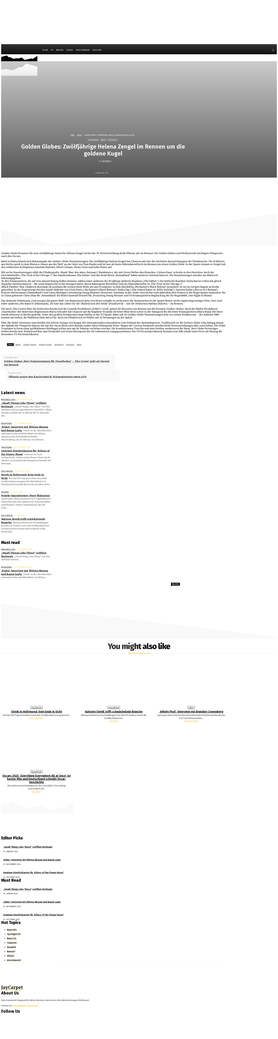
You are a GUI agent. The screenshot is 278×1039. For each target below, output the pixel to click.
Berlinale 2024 (8, 400)
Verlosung (6, 447)
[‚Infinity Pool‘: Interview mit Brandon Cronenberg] (191, 682)
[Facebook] (255, 50)
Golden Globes (29, 345)
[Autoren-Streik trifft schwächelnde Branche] (114, 682)
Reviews (5, 492)
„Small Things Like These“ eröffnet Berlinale (27, 847)
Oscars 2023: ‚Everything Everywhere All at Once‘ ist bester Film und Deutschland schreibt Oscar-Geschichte (36, 779)
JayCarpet (106, 161)
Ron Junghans (37, 718)
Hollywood (93, 140)
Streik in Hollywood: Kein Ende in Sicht (36, 711)
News (79, 135)
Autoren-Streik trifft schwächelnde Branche (114, 711)
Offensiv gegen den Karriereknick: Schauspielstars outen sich (47, 376)
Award (18, 345)
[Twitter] (266, 50)
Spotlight (112, 140)
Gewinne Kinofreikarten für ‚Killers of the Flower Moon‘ (33, 872)
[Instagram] (260, 50)
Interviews (6, 423)
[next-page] (140, 797)
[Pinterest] (145, 184)
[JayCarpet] (96, 161)
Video (191, 708)
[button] (273, 50)
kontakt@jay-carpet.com (25, 1005)
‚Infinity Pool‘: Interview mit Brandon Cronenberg (191, 711)
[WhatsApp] (155, 184)
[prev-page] (137, 797)
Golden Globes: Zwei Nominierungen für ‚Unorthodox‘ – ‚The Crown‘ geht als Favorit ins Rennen (56, 363)
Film (72, 135)
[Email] (165, 184)
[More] (176, 184)
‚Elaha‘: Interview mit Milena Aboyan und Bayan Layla (32, 859)
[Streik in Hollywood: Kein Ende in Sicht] (36, 682)
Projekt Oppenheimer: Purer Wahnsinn (25, 495)
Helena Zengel (45, 345)
